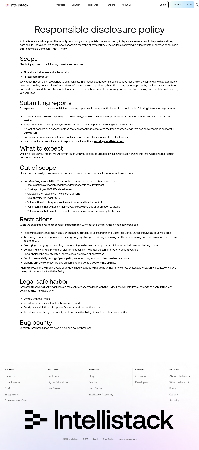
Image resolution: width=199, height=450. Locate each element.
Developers (142, 382)
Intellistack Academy (101, 394)
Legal (95, 439)
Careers (174, 394)
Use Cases (54, 388)
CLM (7, 388)
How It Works (12, 382)
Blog (91, 376)
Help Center (96, 388)
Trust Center (108, 439)
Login (163, 4)
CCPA (85, 439)
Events (93, 382)
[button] (60, 5)
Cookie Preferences (128, 439)
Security (174, 400)
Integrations (12, 394)
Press (172, 388)
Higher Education (58, 382)
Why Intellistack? (179, 382)
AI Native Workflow (16, 400)
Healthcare (54, 376)
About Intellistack (179, 376)
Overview (10, 376)
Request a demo (182, 4)
